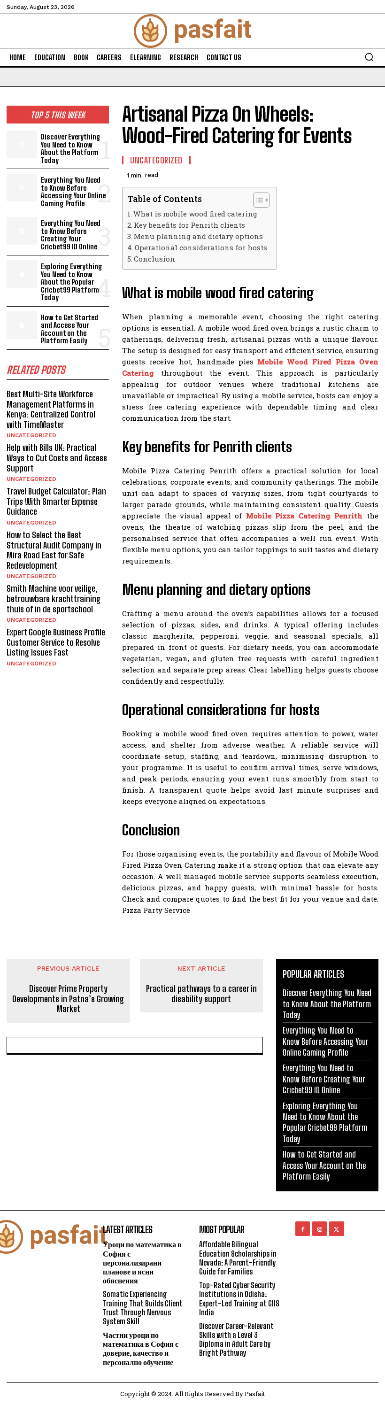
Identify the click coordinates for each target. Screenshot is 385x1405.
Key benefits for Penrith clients (189, 225)
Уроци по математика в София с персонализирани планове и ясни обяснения (142, 1262)
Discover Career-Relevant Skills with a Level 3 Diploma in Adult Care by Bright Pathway (236, 1339)
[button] (369, 56)
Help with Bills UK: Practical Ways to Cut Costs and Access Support (57, 457)
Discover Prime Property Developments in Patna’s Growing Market (68, 999)
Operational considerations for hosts (201, 247)
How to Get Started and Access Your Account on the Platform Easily (69, 329)
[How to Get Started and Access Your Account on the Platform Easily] (22, 325)
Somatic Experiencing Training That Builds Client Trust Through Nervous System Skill (143, 1307)
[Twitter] (336, 1228)
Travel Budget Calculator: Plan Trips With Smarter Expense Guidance (56, 501)
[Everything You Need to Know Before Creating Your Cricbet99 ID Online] (22, 231)
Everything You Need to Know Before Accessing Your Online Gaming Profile (73, 192)
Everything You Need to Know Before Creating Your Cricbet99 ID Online (70, 235)
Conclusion (154, 258)
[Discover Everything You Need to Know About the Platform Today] (22, 144)
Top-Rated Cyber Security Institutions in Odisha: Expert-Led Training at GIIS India (239, 1299)
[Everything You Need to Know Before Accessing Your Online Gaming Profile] (22, 187)
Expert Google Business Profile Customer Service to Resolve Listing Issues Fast (56, 642)
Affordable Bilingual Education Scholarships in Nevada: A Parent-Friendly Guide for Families (238, 1258)
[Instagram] (319, 1228)
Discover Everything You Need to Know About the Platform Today (70, 148)
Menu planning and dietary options (198, 236)
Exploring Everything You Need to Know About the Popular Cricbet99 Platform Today (71, 281)
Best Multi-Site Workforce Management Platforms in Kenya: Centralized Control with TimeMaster (51, 409)
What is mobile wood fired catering (195, 213)
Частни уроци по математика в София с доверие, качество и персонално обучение (140, 1348)
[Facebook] (302, 1228)
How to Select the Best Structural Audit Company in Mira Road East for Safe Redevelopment (54, 550)
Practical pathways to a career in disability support (201, 994)
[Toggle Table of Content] (256, 200)
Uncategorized (31, 435)
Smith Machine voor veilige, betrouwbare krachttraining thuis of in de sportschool (53, 598)
